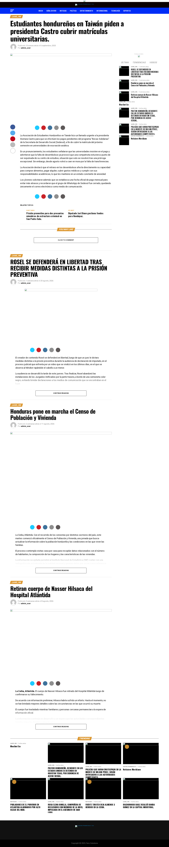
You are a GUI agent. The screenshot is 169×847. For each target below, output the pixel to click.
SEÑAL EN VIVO (51, 10)
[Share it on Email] (56, 129)
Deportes (127, 10)
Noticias (63, 10)
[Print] (63, 129)
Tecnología (115, 10)
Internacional (102, 10)
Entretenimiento (86, 10)
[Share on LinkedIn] (50, 129)
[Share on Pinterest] (43, 129)
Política (73, 10)
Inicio (40, 10)
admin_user (26, 48)
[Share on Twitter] (37, 129)
